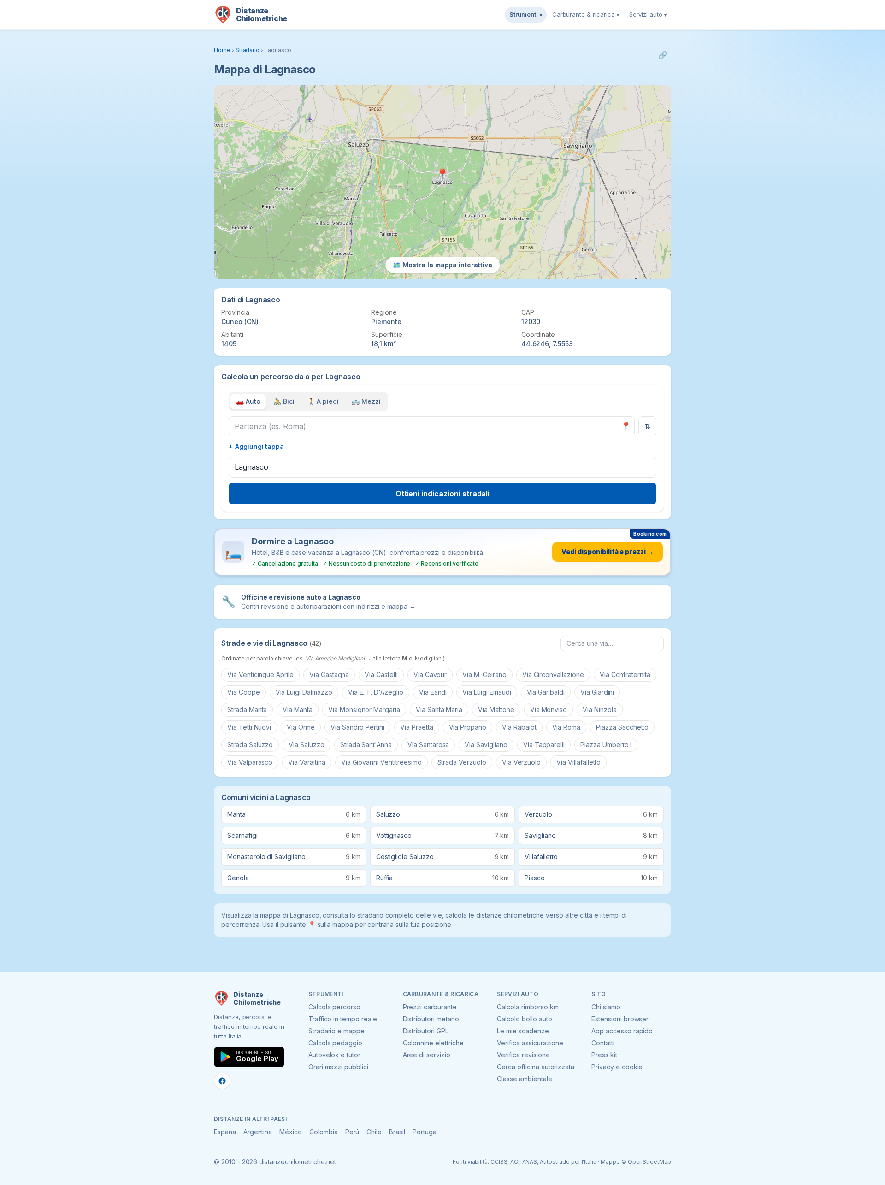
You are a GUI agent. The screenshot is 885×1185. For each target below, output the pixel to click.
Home (222, 50)
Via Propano (467, 727)
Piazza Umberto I (605, 745)
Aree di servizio (426, 1055)
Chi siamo (605, 1007)
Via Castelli (381, 674)
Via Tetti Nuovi (249, 727)
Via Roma (566, 727)
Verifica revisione (523, 1055)
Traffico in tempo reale (342, 1019)
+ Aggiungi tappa (256, 446)
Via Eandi (433, 692)
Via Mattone (496, 709)
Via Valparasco (249, 762)
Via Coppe (243, 692)
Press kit (604, 1055)
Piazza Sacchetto (622, 727)
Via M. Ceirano (484, 674)
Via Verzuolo (521, 762)
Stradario (248, 50)
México (290, 1132)
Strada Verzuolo (461, 762)
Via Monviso (548, 709)
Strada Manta (247, 709)
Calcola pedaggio (335, 1043)
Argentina (257, 1132)
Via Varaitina (306, 762)
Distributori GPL (425, 1031)
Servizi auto (648, 14)
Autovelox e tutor (334, 1055)
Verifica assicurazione (530, 1043)
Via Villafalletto (578, 762)
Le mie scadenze (523, 1031)
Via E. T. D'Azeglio (375, 692)
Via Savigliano (486, 745)
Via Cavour (430, 674)
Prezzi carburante (430, 1007)
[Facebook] (222, 1081)
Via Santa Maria (439, 709)
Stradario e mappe (336, 1031)
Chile (374, 1132)
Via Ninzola (599, 709)
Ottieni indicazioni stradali (442, 493)
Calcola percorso (334, 1007)
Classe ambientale (524, 1079)
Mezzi (366, 401)
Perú (352, 1132)
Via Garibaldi (546, 692)
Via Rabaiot (519, 727)
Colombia (323, 1132)
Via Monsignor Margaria (364, 709)
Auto (248, 401)
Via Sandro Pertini (357, 727)
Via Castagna (329, 674)
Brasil (397, 1132)
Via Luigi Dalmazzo (304, 692)
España (225, 1132)
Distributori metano (431, 1019)
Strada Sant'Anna (366, 745)
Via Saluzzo (306, 745)
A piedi (323, 401)
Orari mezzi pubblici (338, 1067)
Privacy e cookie (617, 1067)
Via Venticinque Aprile (260, 674)
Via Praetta (416, 727)
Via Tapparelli (544, 745)
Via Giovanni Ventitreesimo (381, 762)
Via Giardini (597, 692)
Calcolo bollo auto (524, 1019)
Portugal (425, 1132)
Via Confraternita (625, 674)
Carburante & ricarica (585, 14)
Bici (284, 401)
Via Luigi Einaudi (486, 692)
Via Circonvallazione (553, 674)
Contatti (602, 1043)
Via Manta (298, 709)
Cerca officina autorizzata (535, 1067)
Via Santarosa (428, 745)
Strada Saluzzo (250, 745)
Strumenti (525, 14)
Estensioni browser (620, 1019)
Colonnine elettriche (433, 1043)
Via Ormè (301, 727)
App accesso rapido (622, 1031)
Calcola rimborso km (527, 1007)
